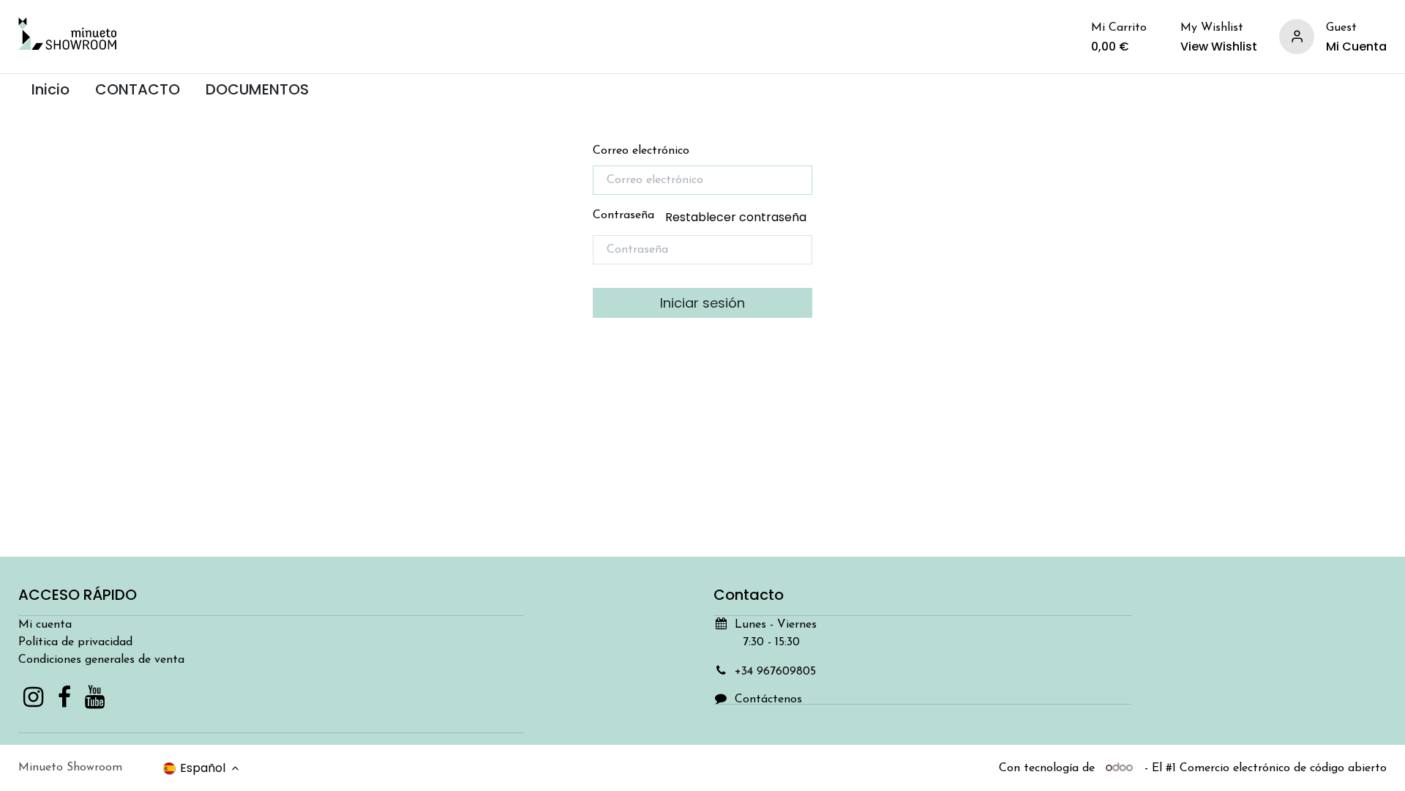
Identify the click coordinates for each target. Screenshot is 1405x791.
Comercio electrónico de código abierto (1283, 768)
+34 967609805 (775, 671)
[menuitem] (50, 89)
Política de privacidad (75, 642)
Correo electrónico (641, 151)
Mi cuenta (45, 625)
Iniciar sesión (702, 303)
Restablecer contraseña (735, 217)
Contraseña (699, 217)
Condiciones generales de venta (101, 660)
